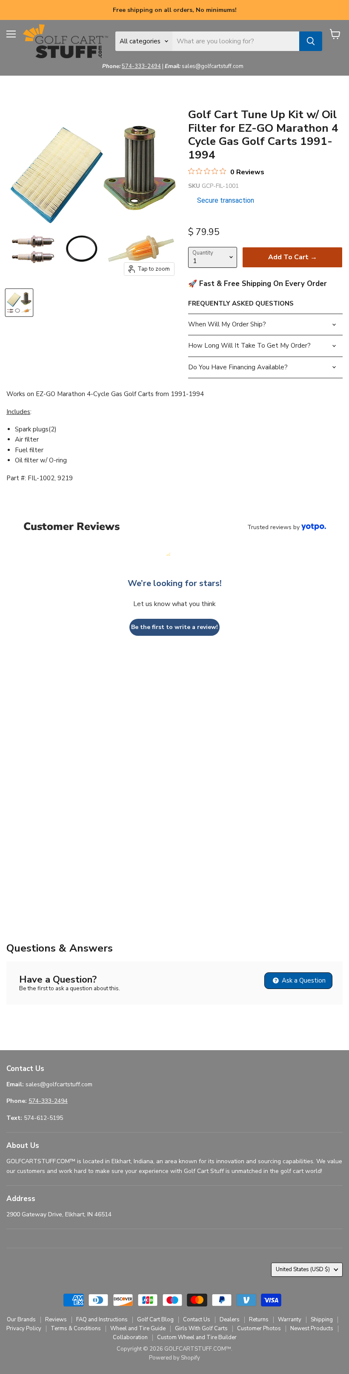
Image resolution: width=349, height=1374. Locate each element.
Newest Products (311, 1328)
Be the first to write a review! (174, 627)
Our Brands (21, 1319)
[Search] (310, 41)
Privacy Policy (23, 1328)
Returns (259, 1319)
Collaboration (130, 1337)
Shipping (322, 1319)
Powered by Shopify (174, 1358)
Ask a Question (303, 980)
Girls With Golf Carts (201, 1328)
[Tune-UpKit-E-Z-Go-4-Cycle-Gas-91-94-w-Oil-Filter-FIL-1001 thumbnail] (19, 302)
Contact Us (196, 1319)
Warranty (289, 1319)
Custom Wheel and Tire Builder (197, 1337)
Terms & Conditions (76, 1328)
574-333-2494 (141, 66)
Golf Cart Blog (155, 1319)
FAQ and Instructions (102, 1319)
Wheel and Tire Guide (138, 1328)
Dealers (230, 1319)
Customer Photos (259, 1328)
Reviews (56, 1319)
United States (303, 1269)
